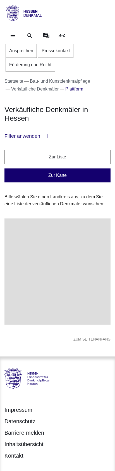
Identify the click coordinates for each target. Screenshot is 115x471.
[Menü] (13, 35)
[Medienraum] (46, 35)
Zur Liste (57, 156)
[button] (57, 136)
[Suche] (29, 35)
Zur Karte (57, 175)
